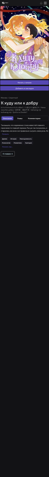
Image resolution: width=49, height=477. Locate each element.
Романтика (18, 143)
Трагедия (28, 143)
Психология (6, 143)
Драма (4, 139)
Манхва (4, 98)
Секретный (13, 98)
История (13, 139)
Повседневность (26, 139)
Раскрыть (5, 134)
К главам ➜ (8, 154)
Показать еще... (7, 147)
